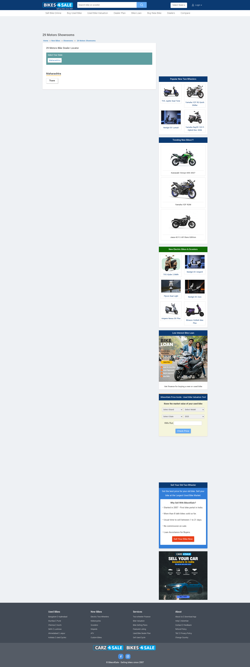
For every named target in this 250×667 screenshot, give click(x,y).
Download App (190, 616)
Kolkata (51, 637)
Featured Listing (139, 629)
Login (198, 5)
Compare (185, 13)
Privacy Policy (186, 633)
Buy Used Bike (74, 13)
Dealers (171, 13)
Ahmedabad (53, 633)
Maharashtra (54, 60)
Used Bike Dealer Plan (142, 633)
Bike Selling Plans (140, 625)
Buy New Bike (154, 13)
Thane (52, 80)
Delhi (50, 629)
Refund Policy (180, 629)
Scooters (94, 625)
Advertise (185, 621)
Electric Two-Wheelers (100, 616)
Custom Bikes (96, 637)
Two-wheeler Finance (141, 616)
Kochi (59, 625)
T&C (177, 633)
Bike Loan (136, 13)
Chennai (51, 625)
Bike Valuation (139, 621)
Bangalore (52, 616)
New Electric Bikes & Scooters (183, 249)
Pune (59, 621)
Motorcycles (96, 621)
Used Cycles (61, 637)
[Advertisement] (125, 24)
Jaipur (62, 633)
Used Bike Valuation (97, 13)
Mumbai (51, 621)
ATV (92, 633)
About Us (179, 616)
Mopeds (94, 629)
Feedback (188, 625)
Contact (178, 625)
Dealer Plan (120, 13)
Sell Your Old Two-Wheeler (183, 485)
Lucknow (58, 629)
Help (177, 621)
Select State (178, 5)
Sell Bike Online (53, 13)
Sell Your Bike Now (183, 539)
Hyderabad (62, 616)
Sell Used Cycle (139, 637)
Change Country (181, 637)
